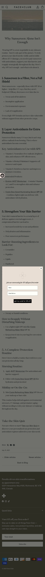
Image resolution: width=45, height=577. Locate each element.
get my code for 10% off (22, 301)
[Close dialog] (41, 268)
